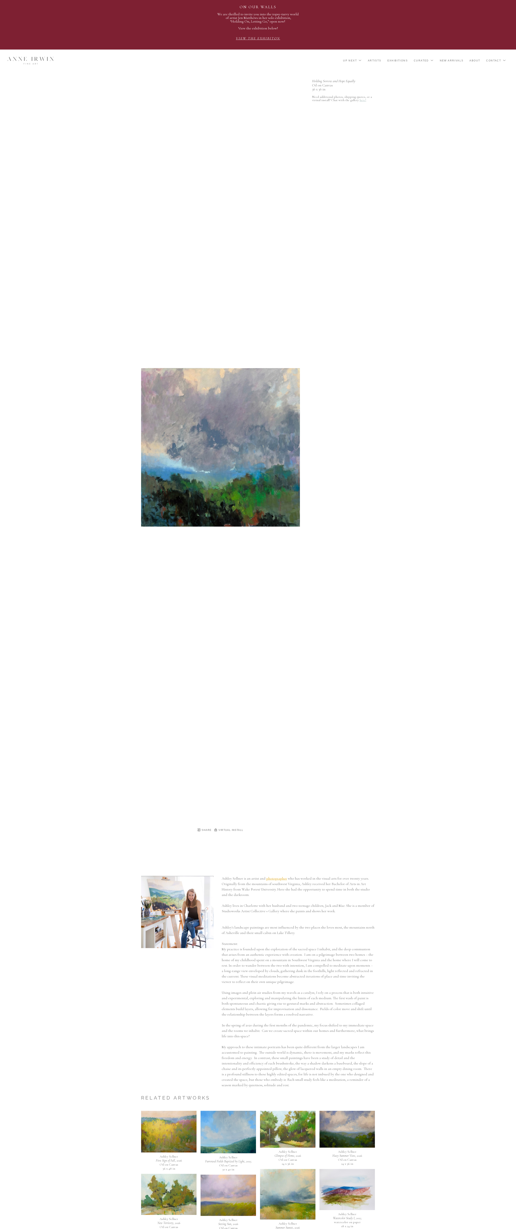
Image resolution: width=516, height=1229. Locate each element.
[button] (352, 60)
